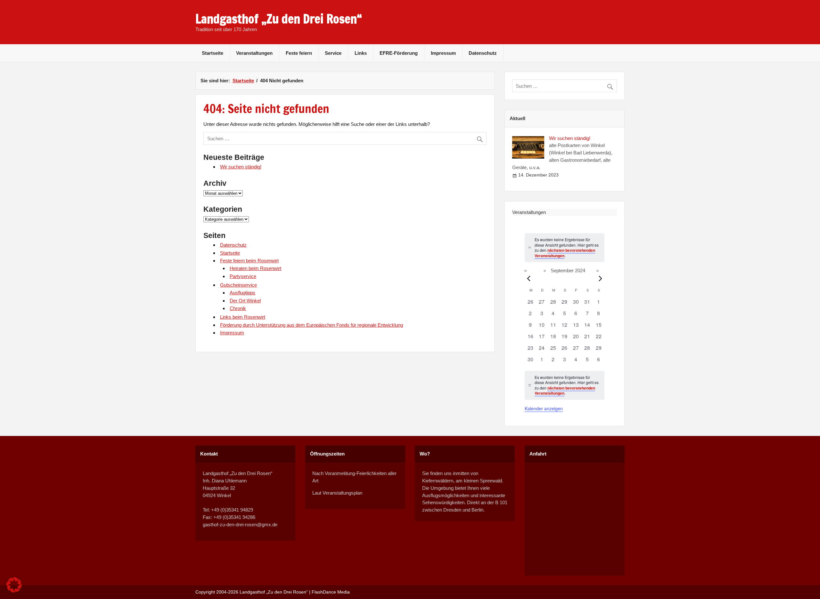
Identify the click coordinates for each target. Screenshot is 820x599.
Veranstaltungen (254, 53)
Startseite (212, 53)
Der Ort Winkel (245, 300)
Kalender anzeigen (544, 408)
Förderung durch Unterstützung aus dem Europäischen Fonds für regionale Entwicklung (311, 325)
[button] (14, 585)
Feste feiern (299, 53)
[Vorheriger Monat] (528, 278)
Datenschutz (483, 53)
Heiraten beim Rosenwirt (255, 268)
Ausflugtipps (242, 292)
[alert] (564, 385)
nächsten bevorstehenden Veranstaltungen (565, 252)
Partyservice (243, 276)
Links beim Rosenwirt (242, 317)
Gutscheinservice (238, 285)
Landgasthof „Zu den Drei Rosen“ (278, 19)
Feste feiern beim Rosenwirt (249, 260)
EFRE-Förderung (399, 53)
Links (361, 53)
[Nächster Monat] (600, 278)
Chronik (238, 308)
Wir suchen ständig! (240, 166)
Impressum (443, 53)
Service (333, 53)
